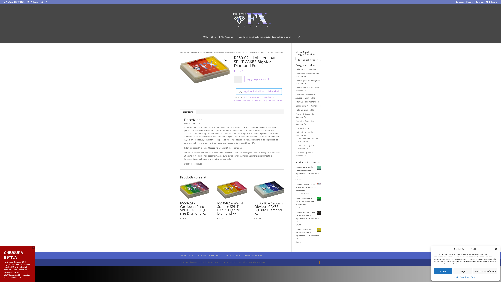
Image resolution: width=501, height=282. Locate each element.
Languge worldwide (463, 2)
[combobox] (308, 59)
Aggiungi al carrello (258, 79)
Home (182, 52)
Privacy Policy (470, 277)
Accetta (443, 271)
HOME (205, 37)
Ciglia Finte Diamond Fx (306, 69)
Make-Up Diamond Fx (305, 110)
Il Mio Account (226, 37)
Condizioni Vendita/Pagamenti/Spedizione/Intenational (265, 37)
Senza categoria (302, 128)
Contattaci (480, 2)
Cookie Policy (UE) (233, 255)
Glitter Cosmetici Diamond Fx (308, 106)
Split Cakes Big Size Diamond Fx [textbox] (309, 60)
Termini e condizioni (253, 255)
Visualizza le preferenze (485, 271)
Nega (462, 271)
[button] (495, 249)
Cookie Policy (459, 277)
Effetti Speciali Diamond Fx (307, 102)
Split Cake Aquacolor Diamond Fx (199, 52)
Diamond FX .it (186, 255)
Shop (213, 37)
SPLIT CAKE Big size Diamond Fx (268, 100)
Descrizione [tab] (188, 112)
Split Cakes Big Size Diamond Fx (225, 52)
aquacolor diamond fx (243, 100)
